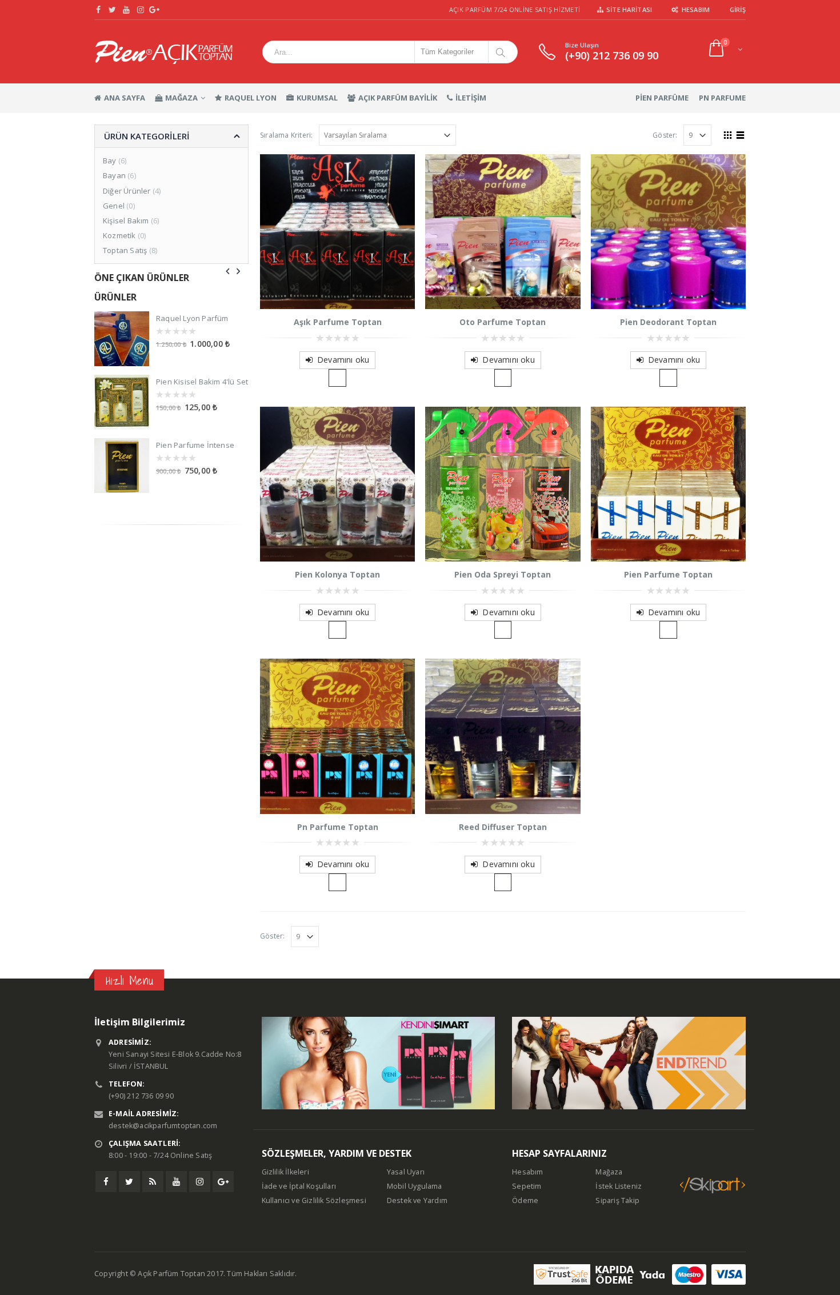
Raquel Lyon (251, 98)
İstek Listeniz (618, 1186)
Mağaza (181, 98)
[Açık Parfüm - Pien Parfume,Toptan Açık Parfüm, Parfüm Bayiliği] (164, 51)
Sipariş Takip (617, 1200)
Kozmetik (119, 235)
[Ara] (503, 52)
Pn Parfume (722, 98)
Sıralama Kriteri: (286, 135)
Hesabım (696, 9)
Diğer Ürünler (127, 191)
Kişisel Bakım (126, 220)
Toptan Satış (125, 250)
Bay (110, 160)
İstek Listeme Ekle (337, 378)
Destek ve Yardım (417, 1200)
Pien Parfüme (662, 98)
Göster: (665, 135)
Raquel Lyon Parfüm (192, 318)
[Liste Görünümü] (740, 134)
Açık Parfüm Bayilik (397, 98)
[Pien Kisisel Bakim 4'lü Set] (121, 402)
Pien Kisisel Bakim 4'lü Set (202, 381)
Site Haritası (629, 9)
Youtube (176, 1181)
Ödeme (525, 1200)
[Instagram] (141, 10)
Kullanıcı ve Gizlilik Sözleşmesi (314, 1200)
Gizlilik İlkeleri (285, 1172)
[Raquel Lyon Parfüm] (121, 338)
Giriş (738, 9)
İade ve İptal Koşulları (299, 1186)
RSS (152, 1181)
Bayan (114, 175)
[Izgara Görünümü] (728, 134)
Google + (223, 1181)
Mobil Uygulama (414, 1186)
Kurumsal (317, 98)
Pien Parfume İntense (195, 445)
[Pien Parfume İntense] (121, 465)
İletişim (470, 98)
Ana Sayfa (124, 98)
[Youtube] (126, 10)
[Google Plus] (154, 10)
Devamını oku (343, 359)
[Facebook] (98, 10)
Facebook (106, 1181)
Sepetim (526, 1186)
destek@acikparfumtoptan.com (163, 1125)
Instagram (199, 1181)
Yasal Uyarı (406, 1172)
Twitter (129, 1181)
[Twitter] (113, 10)
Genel (114, 206)
